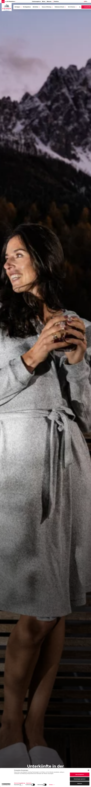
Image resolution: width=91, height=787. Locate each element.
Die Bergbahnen (27, 6)
